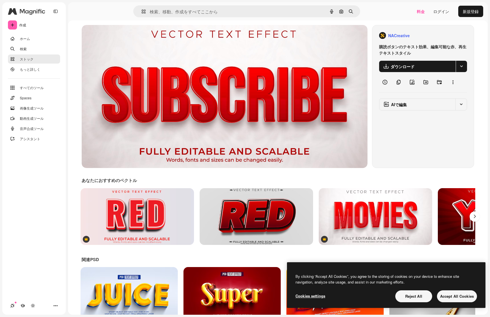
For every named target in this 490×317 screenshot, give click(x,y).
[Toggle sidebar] (55, 11)
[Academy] (22, 305)
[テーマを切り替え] (32, 305)
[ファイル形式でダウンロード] (461, 66)
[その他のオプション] (453, 82)
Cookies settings (310, 296)
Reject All (413, 296)
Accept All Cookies (457, 296)
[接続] (12, 305)
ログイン (441, 11)
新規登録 (471, 11)
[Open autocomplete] (141, 11)
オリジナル (120, 36)
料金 (421, 11)
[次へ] (475, 216)
